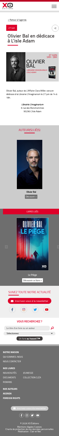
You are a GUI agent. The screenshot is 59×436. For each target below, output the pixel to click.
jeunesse (28, 372)
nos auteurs (10, 389)
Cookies (38, 426)
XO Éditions (33, 423)
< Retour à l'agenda (17, 19)
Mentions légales (25, 426)
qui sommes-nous (13, 356)
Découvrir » (31, 196)
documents (9, 377)
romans (7, 382)
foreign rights (11, 398)
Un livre (28, 338)
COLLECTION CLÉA (32, 377)
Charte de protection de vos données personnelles (29, 429)
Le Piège (32, 275)
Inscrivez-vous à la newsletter (31, 301)
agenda (7, 393)
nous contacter (12, 361)
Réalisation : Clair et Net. (29, 431)
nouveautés (10, 372)
